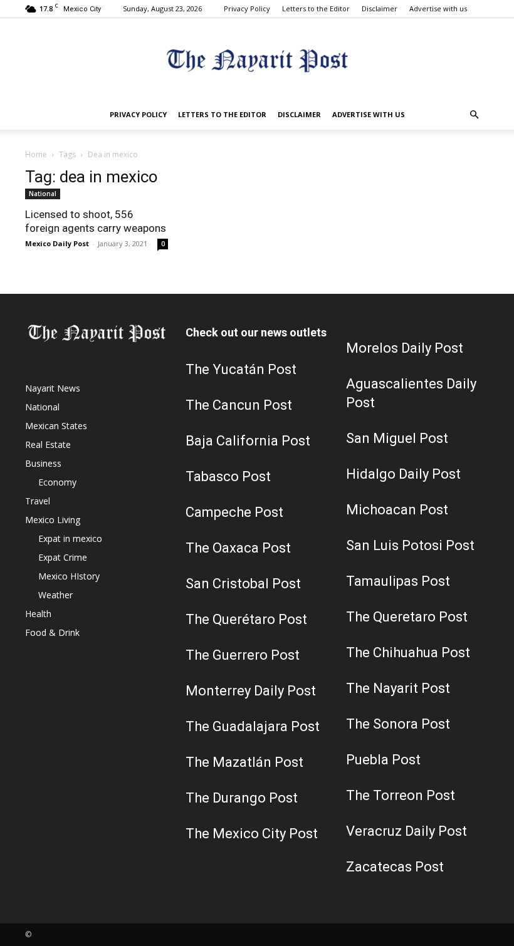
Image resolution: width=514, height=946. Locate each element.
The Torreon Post (400, 795)
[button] (474, 115)
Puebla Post (383, 759)
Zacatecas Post (395, 867)
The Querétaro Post (246, 619)
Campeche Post (234, 512)
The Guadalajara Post (253, 726)
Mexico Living (52, 520)
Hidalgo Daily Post (403, 474)
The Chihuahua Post (408, 652)
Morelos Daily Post (404, 348)
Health (38, 614)
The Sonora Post (398, 724)
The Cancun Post (239, 405)
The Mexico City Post (252, 833)
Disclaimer (379, 8)
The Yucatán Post (241, 369)
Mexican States (56, 426)
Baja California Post (248, 441)
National (42, 193)
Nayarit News (52, 388)
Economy (57, 482)
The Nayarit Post (398, 688)
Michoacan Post (397, 509)
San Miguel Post (397, 438)
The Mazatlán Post (244, 762)
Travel (37, 501)
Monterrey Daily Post (251, 691)
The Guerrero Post (243, 655)
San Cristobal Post (243, 583)
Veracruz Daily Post (406, 831)
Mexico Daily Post (57, 243)
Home (36, 154)
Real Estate (48, 444)
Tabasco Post (228, 476)
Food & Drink (52, 632)
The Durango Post (242, 798)
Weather (55, 595)
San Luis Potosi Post (410, 545)
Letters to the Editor (316, 8)
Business (43, 463)
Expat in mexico (70, 538)
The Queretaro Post (407, 617)
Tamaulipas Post (398, 581)
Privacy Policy (247, 8)
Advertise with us (438, 8)
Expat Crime (62, 557)
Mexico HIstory (69, 576)
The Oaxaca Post (238, 548)
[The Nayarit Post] (257, 60)
